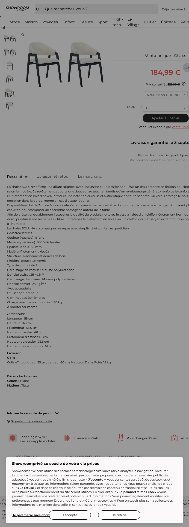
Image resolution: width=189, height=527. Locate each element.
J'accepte (69, 515)
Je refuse (119, 515)
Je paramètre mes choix (31, 515)
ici (113, 504)
